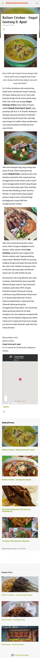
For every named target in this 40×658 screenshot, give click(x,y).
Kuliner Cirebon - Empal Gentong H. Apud (18, 450)
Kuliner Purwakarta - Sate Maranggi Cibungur (17, 595)
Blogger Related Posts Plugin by (10, 548)
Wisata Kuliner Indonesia (17, 3)
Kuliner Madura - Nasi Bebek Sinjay (13, 620)
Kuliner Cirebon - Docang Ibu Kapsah (16, 480)
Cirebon (6, 407)
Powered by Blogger (21, 655)
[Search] (37, 3)
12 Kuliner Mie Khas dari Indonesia (15, 541)
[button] (3, 29)
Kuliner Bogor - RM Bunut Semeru (13, 644)
